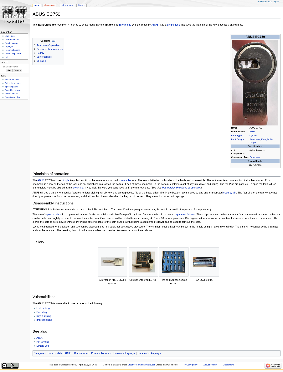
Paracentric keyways (149, 353)
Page (36, 5)
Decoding (41, 312)
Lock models (55, 353)
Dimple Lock (43, 346)
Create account (265, 1)
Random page (11, 43)
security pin (229, 192)
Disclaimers (228, 365)
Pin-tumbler (255, 139)
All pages (9, 46)
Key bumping (43, 316)
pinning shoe (54, 214)
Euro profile (124, 24)
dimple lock (173, 24)
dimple (65, 180)
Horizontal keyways (124, 353)
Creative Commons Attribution (141, 365)
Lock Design (237, 139)
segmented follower (184, 214)
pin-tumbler (125, 180)
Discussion (49, 5)
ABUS (155, 24)
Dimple (253, 142)
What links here (12, 79)
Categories (40, 353)
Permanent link (12, 93)
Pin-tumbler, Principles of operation (181, 187)
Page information (12, 97)
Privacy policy (191, 365)
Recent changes (12, 50)
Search (4, 62)
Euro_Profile (267, 139)
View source (67, 5)
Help (7, 57)
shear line (78, 187)
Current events (12, 39)
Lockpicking (43, 308)
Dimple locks (81, 353)
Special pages (11, 87)
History (81, 5)
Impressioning (44, 320)
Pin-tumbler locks (101, 353)
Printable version (12, 90)
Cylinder (253, 135)
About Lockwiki (210, 365)
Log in (276, 1)
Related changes (13, 83)
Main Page (10, 36)
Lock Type (236, 135)
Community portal (13, 53)
